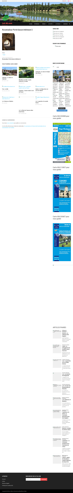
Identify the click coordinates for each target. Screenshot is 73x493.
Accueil (30, 23)
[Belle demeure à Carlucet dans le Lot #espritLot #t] (62, 97)
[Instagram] (67, 1)
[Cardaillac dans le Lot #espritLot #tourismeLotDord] (68, 103)
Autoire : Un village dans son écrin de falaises (42, 89)
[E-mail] (70, 1)
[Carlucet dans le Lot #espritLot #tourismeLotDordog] (68, 97)
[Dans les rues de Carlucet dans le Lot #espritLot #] (56, 97)
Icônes (3, 481)
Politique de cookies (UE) (7, 485)
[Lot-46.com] (36, 12)
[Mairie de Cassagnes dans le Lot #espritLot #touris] (56, 85)
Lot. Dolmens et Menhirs (7, 101)
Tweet (4, 54)
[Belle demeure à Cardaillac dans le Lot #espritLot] (56, 103)
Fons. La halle (5, 89)
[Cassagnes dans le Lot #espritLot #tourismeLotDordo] (68, 85)
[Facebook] (62, 1)
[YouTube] (64, 1)
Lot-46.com (7, 23)
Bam (25, 491)
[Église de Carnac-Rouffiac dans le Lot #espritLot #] (56, 91)
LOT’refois (58, 23)
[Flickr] (69, 1)
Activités (50, 23)
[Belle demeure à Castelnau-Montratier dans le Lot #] (62, 73)
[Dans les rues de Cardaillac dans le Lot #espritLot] (62, 103)
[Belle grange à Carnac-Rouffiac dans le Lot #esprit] (62, 91)
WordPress (21, 491)
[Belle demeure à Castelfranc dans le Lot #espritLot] (62, 79)
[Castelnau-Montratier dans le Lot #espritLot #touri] (68, 73)
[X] (66, 1)
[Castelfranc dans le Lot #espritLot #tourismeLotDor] (68, 79)
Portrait (4, 479)
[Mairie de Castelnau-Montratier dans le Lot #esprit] (56, 73)
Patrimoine (36, 23)
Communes (65, 23)
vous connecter (10, 123)
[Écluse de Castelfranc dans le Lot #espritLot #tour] (56, 79)
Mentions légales (5, 483)
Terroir (43, 23)
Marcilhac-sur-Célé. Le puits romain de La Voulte (25, 80)
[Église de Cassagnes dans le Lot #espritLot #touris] (62, 85)
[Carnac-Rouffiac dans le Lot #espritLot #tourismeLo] (68, 91)
